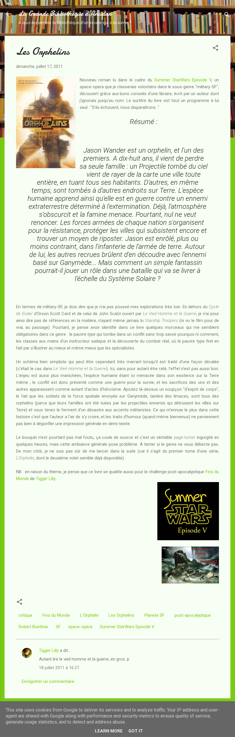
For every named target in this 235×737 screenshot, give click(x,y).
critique (25, 615)
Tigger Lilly (45, 478)
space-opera (80, 626)
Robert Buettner (33, 626)
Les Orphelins (121, 615)
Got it (135, 731)
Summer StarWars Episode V (182, 79)
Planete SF (154, 615)
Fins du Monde (56, 615)
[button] (215, 48)
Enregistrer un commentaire (48, 681)
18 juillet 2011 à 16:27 (59, 667)
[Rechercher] (227, 15)
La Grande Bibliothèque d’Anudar (64, 13)
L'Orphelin (89, 615)
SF (58, 626)
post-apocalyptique (193, 615)
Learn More (109, 731)
